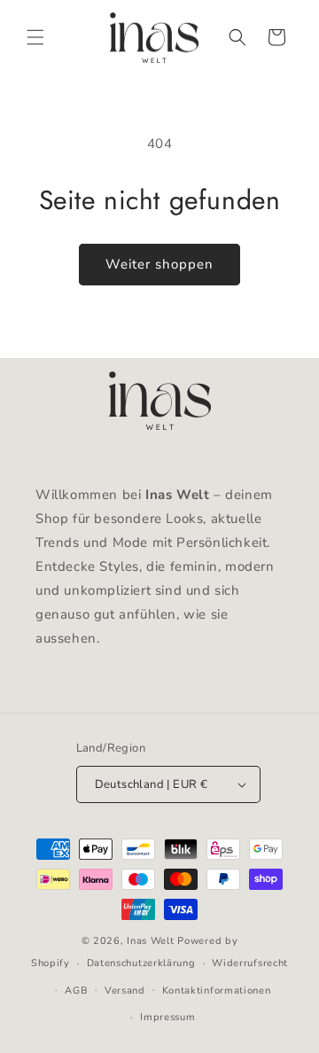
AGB (76, 990)
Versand (125, 990)
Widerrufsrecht (250, 963)
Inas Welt (150, 941)
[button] (35, 37)
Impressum (167, 1017)
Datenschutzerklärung (141, 963)
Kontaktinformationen (216, 990)
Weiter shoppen (159, 264)
